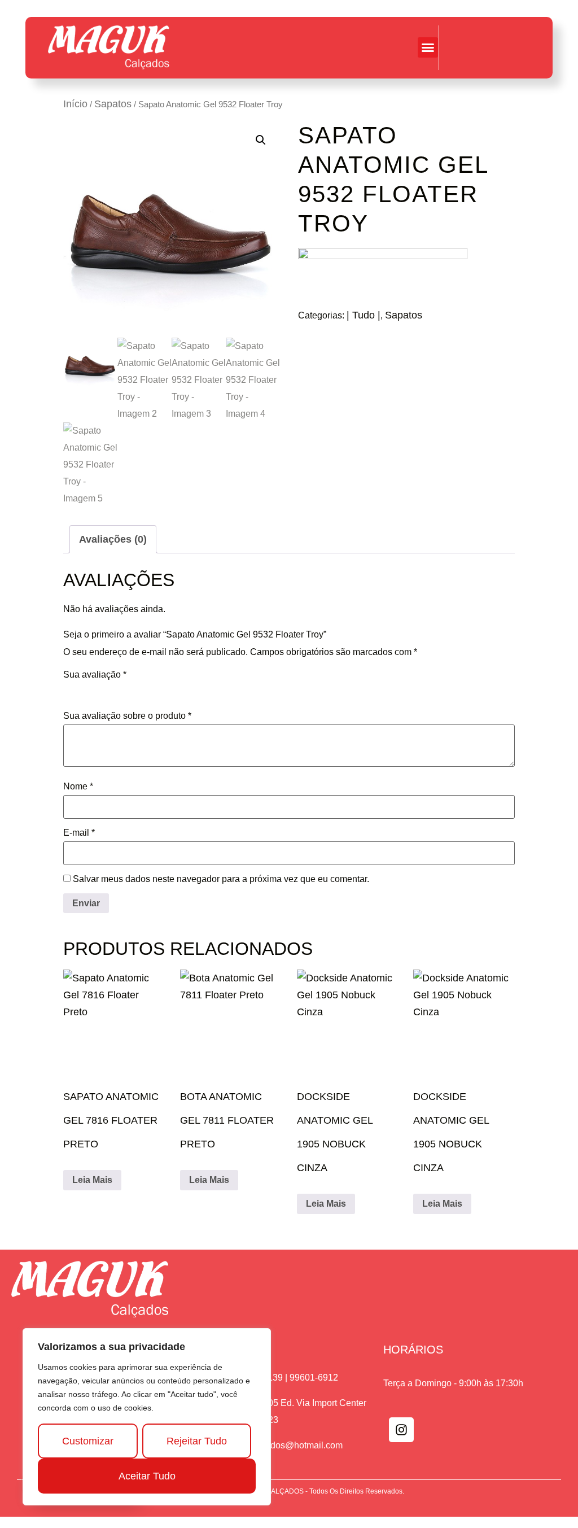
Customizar (87, 1441)
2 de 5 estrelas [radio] (86, 690)
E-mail (79, 832)
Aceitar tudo (147, 1476)
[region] (147, 1416)
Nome (78, 786)
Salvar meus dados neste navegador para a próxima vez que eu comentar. (221, 879)
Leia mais (92, 1180)
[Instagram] (401, 1429)
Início (75, 104)
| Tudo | (363, 315)
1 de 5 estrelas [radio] (70, 690)
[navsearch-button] (521, 47)
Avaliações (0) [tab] (113, 539)
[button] (428, 47)
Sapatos (113, 104)
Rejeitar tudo (197, 1441)
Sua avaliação (94, 674)
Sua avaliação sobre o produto (127, 716)
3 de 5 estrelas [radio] (101, 690)
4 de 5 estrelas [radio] (117, 690)
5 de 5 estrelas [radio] (133, 690)
